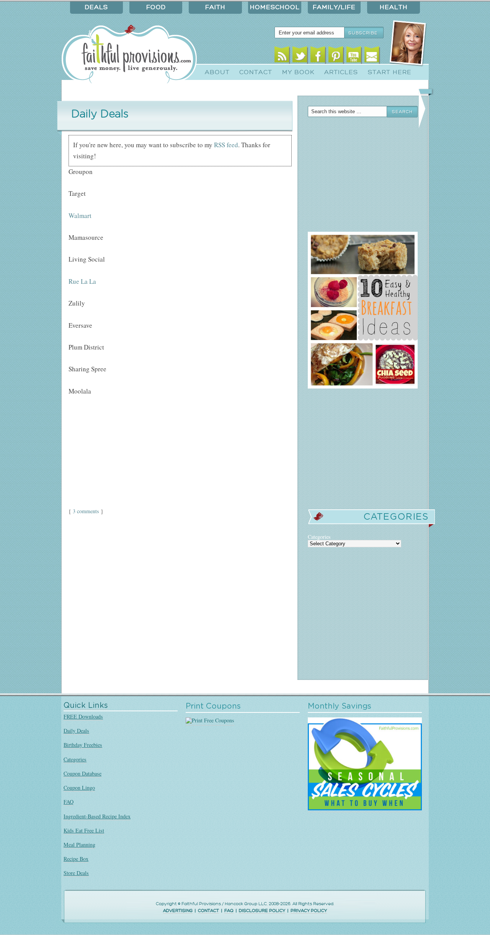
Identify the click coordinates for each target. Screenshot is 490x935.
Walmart (80, 215)
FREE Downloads (83, 716)
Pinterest (335, 56)
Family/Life (334, 7)
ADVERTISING (178, 910)
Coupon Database (82, 773)
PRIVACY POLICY (309, 910)
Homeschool (275, 7)
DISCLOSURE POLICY (262, 910)
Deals (96, 7)
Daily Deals (76, 730)
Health (394, 7)
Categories (75, 759)
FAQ (69, 801)
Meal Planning (79, 844)
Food (156, 7)
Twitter (299, 56)
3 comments (86, 511)
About (217, 72)
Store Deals (76, 872)
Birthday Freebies (83, 744)
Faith (215, 7)
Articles (341, 72)
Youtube (353, 56)
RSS (281, 56)
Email (371, 56)
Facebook (317, 56)
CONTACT (208, 910)
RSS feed (226, 144)
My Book (298, 72)
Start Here (390, 72)
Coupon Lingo (79, 787)
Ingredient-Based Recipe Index (97, 816)
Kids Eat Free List (84, 830)
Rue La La (82, 281)
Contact (255, 72)
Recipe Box (76, 858)
